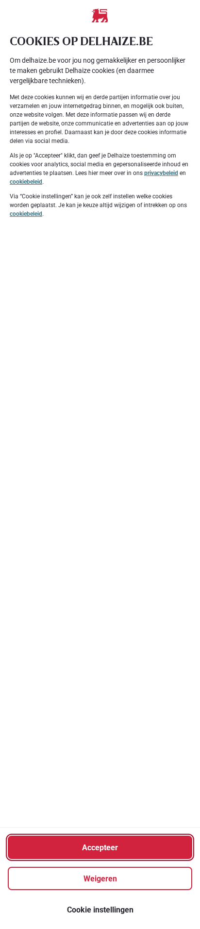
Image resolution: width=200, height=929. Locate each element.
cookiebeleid (26, 181)
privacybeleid (161, 173)
